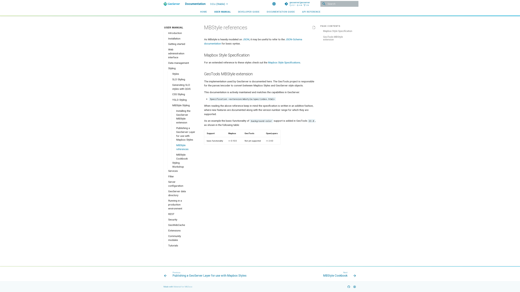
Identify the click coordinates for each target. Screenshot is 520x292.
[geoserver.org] (354, 286)
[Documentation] (171, 4)
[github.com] (348, 286)
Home (203, 11)
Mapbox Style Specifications (284, 62)
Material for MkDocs (182, 287)
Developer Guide (249, 11)
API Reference (311, 11)
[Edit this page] (314, 28)
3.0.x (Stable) (217, 4)
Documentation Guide (281, 11)
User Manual (222, 11)
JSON (246, 39)
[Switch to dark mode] (274, 4)
